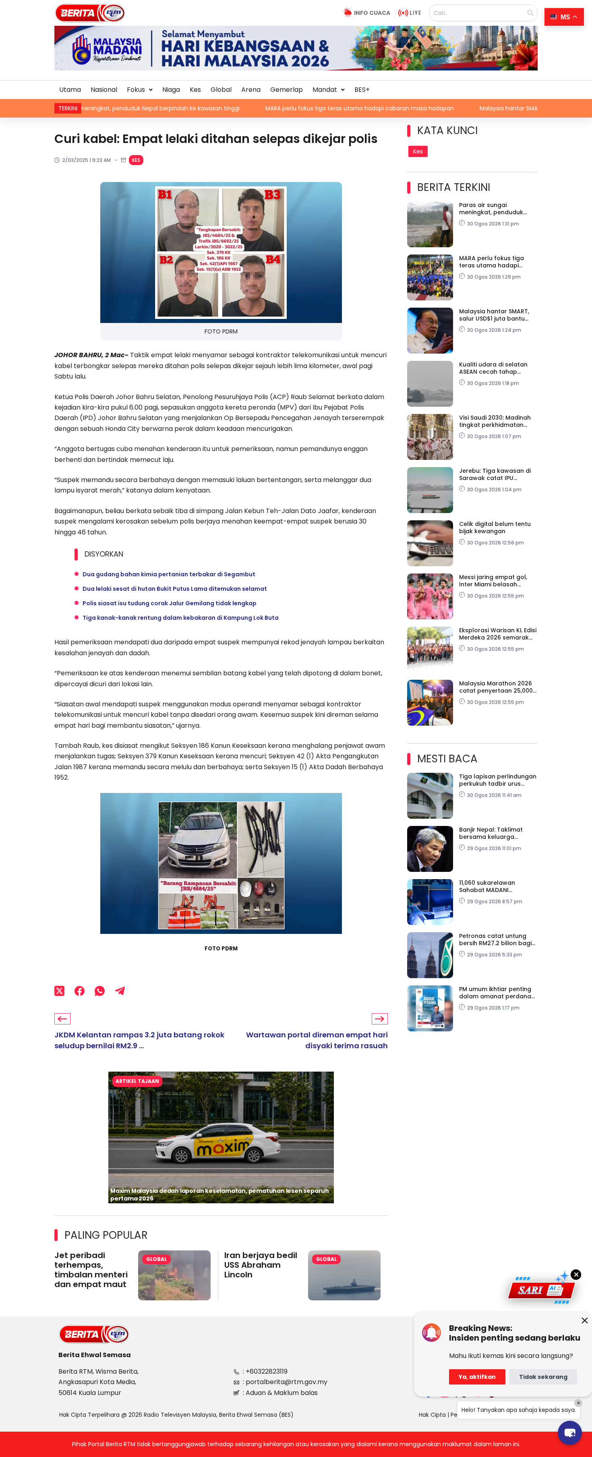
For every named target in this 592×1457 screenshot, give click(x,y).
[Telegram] (120, 991)
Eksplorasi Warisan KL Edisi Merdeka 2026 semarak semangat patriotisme (497, 634)
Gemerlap (286, 89)
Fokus (136, 89)
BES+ (362, 89)
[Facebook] (80, 991)
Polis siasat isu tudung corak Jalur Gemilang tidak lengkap (170, 603)
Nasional (104, 89)
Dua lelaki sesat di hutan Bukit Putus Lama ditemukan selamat (175, 589)
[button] (139, 90)
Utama (70, 89)
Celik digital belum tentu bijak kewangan (495, 527)
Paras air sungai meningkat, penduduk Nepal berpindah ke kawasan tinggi (491, 208)
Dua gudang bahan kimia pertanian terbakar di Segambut (169, 574)
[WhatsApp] (100, 991)
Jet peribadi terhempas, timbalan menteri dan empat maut (91, 1270)
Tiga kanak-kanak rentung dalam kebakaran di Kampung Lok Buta (181, 618)
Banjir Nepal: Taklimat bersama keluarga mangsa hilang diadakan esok (496, 833)
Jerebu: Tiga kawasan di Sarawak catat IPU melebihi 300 (495, 474)
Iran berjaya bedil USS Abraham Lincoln (260, 1265)
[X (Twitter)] (59, 991)
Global (221, 89)
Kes (195, 89)
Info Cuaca (372, 13)
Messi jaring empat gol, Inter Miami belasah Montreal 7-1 (493, 580)
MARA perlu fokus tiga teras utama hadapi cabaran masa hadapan (239, 108)
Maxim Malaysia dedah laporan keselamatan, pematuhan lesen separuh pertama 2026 (219, 1194)
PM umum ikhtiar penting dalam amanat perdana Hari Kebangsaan (495, 992)
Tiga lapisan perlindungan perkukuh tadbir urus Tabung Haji (497, 780)
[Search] (530, 13)
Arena (251, 89)
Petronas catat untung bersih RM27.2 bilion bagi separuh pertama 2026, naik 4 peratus (495, 939)
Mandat (325, 89)
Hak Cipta (432, 1415)
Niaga (171, 89)
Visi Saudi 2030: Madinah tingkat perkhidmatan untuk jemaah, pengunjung (498, 421)
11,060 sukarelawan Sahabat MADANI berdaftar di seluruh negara (489, 886)
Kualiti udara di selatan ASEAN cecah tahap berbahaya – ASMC (493, 368)
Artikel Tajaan (137, 1081)
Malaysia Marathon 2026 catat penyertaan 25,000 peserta (496, 687)
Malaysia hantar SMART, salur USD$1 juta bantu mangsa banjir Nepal (454, 108)
